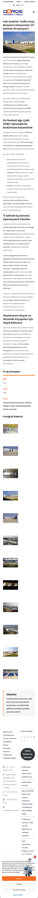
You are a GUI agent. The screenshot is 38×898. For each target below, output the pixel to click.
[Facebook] (21, 737)
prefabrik (18, 709)
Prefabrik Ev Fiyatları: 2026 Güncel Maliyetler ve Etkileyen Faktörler (27, 827)
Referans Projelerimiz (7, 753)
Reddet (19, 884)
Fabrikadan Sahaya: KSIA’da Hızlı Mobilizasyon (27, 772)
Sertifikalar (7, 742)
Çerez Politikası (18, 895)
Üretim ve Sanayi (9, 409)
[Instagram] (27, 737)
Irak (12, 702)
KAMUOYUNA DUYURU (26, 784)
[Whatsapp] (27, 741)
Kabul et (19, 878)
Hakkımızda (7, 732)
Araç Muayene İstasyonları (13, 403)
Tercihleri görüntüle (19, 890)
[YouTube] (34, 737)
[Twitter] (31, 737)
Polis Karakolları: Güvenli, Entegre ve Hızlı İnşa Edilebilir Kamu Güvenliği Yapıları (28, 852)
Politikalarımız (8, 735)
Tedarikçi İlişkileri (9, 758)
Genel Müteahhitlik (23, 406)
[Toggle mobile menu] (34, 12)
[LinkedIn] (24, 737)
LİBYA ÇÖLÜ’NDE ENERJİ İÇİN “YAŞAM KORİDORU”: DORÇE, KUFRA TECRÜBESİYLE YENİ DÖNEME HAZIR (28, 802)
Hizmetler (6, 748)
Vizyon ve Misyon (9, 738)
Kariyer (6, 745)
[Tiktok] (24, 741)
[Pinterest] (21, 741)
